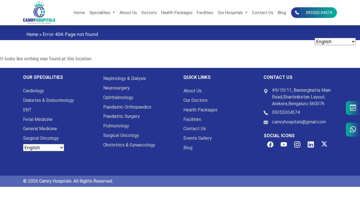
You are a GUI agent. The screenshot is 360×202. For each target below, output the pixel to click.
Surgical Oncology (41, 138)
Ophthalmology (118, 97)
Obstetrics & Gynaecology (129, 145)
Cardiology (33, 90)
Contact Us (262, 12)
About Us (128, 12)
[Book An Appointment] (353, 108)
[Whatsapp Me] (353, 130)
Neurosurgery (116, 88)
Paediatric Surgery (121, 116)
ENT (27, 110)
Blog (282, 12)
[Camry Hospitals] (39, 12)
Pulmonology (116, 125)
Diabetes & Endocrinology (48, 100)
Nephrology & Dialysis (124, 78)
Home (79, 12)
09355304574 (286, 112)
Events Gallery (197, 138)
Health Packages (176, 12)
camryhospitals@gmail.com (299, 122)
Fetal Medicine (38, 119)
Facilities (205, 12)
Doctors (149, 12)
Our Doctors (195, 100)
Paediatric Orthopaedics (127, 107)
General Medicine (40, 128)
